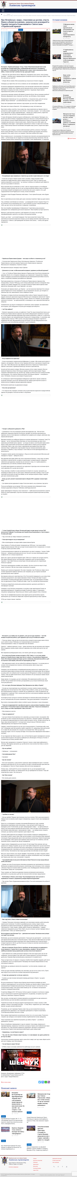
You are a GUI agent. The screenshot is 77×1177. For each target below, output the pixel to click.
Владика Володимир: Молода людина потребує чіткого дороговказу (68, 98)
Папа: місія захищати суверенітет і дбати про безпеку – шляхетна (69, 78)
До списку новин (6, 1082)
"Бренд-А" (62, 1175)
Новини (8, 14)
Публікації (35, 1162)
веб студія (58, 1175)
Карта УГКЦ (35, 1170)
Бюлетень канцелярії (37, 1160)
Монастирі (35, 1166)
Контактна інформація (13, 1167)
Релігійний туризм (37, 1168)
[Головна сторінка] (1, 14)
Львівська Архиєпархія (22, 5)
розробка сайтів (51, 1175)
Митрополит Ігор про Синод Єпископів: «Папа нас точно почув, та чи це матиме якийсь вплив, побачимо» (44, 1099)
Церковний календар (57, 1158)
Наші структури (55, 1162)
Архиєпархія (35, 1164)
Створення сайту (43, 1175)
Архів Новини (72, 138)
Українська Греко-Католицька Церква (21, 3)
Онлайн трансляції (56, 1160)
